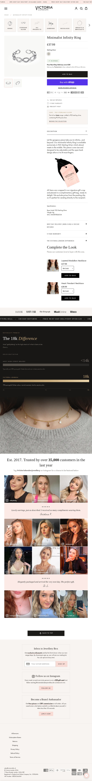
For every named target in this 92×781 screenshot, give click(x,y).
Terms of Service (15, 757)
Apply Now (46, 714)
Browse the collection (58, 121)
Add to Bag (70, 275)
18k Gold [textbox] (65, 268)
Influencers (15, 733)
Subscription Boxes (15, 737)
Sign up (61, 664)
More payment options (67, 88)
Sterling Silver (49, 54)
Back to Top (47, 633)
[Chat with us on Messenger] (86, 775)
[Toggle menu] (5, 8)
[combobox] (67, 268)
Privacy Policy (15, 749)
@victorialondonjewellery (28, 470)
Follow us (46, 688)
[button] (2, 25)
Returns (15, 741)
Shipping (15, 745)
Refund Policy (15, 753)
